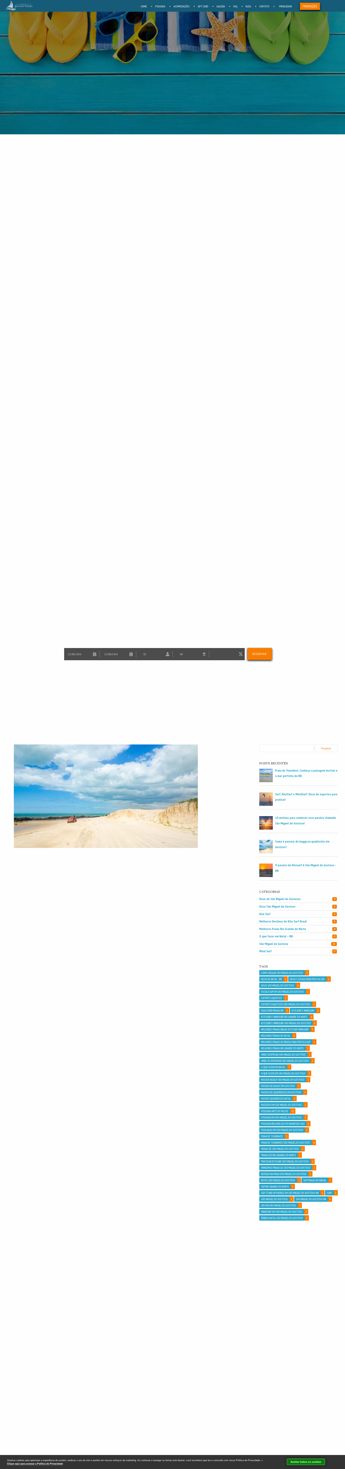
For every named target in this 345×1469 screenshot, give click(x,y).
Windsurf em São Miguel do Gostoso (284, 1211)
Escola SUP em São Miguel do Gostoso (285, 991)
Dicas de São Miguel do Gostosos (297, 899)
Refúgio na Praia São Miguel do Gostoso (286, 1174)
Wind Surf (297, 951)
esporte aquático (273, 998)
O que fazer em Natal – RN (297, 936)
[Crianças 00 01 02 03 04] (190, 654)
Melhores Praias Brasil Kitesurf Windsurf (287, 1029)
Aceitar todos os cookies (306, 1461)
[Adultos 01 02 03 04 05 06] (154, 654)
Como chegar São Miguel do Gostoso (284, 973)
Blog (248, 6)
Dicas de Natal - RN (273, 979)
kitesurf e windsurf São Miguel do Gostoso (288, 1023)
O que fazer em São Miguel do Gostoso (285, 1073)
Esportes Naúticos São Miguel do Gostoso (288, 1004)
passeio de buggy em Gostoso (280, 1086)
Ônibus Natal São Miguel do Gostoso (284, 1218)
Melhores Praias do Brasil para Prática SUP (288, 1042)
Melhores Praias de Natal (278, 1035)
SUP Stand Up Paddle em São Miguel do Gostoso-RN (292, 1193)
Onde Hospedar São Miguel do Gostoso (285, 1054)
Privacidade (285, 6)
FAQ (235, 6)
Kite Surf (297, 914)
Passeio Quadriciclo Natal (278, 1098)
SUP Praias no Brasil (317, 1180)
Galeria (221, 6)
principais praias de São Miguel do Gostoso (288, 1167)
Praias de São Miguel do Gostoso (282, 1149)
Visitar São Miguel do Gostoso (280, 1205)
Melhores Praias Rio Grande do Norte (297, 929)
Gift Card (203, 6)
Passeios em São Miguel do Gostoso (283, 1105)
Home (144, 6)
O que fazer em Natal (275, 1067)
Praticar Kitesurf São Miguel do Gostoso (287, 1161)
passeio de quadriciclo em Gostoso (283, 1092)
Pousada (160, 6)
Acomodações (182, 6)
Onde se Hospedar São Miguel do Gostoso (287, 1061)
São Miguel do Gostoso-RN (313, 1199)
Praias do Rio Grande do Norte (280, 1155)
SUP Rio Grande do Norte (277, 1186)
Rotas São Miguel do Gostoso (280, 1180)
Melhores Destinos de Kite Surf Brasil (297, 921)
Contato (264, 6)
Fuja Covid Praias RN (274, 1010)
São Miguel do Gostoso (297, 944)
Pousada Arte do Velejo (277, 1111)
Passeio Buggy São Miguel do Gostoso (285, 1079)
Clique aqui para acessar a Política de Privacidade (35, 1463)
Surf (331, 1193)
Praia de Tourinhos (274, 1136)
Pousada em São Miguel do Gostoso (283, 1117)
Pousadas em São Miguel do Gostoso (284, 1130)
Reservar (259, 654)
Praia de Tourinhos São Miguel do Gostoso (287, 1142)
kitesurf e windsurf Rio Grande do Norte (286, 1017)
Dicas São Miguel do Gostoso (297, 906)
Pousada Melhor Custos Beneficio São (285, 1123)
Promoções (310, 6)
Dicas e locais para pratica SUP (309, 979)
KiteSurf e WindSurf (305, 1010)
